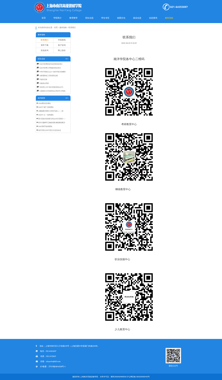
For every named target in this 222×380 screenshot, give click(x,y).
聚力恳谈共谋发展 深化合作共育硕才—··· (51, 119)
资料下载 (44, 45)
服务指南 (169, 18)
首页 (44, 18)
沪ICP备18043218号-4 (57, 366)
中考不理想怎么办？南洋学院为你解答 (52, 72)
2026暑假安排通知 (44, 103)
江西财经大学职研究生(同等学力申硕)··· (52, 91)
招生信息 (89, 18)
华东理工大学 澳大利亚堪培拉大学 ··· (51, 87)
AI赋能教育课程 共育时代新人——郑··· (51, 111)
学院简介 (57, 18)
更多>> (67, 58)
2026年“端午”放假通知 (45, 107)
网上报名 (62, 50)
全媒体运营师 (44, 83)
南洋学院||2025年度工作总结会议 (49, 130)
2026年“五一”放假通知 (45, 115)
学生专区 (105, 18)
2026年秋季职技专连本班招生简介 (51, 64)
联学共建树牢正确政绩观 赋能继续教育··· (51, 122)
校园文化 (121, 18)
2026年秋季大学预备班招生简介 (50, 68)
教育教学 (73, 18)
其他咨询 (44, 50)
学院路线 (62, 40)
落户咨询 (62, 45)
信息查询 (153, 18)
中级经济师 (43, 79)
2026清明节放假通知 (45, 126)
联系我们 (72, 27)
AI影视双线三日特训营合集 (48, 75)
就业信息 (137, 18)
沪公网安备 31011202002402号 (138, 377)
